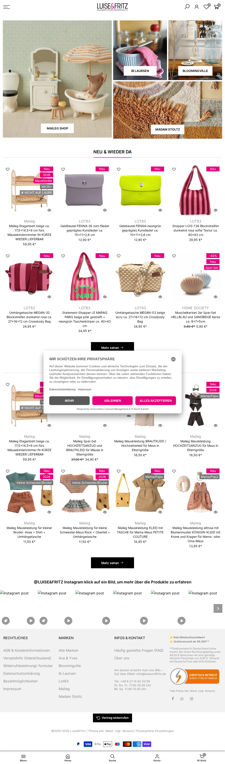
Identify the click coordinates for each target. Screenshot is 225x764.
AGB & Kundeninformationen (26, 650)
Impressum (12, 689)
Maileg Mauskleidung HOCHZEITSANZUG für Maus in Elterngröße (195, 445)
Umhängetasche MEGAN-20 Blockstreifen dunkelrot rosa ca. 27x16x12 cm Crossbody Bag (29, 317)
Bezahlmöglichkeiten (20, 681)
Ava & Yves (68, 658)
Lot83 (64, 681)
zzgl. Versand (206, 690)
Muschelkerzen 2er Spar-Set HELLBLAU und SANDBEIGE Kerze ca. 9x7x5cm (195, 317)
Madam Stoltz (70, 696)
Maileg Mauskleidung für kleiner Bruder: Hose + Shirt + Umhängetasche (29, 532)
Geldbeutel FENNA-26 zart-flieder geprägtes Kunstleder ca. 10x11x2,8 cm (84, 230)
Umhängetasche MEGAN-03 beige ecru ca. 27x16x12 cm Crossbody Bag (140, 317)
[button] (18, 608)
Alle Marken (68, 650)
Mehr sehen (110, 348)
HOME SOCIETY (195, 308)
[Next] (218, 608)
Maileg (29, 221)
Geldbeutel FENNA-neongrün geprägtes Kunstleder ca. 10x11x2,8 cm (140, 230)
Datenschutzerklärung (21, 673)
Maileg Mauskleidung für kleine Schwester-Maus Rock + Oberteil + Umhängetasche (85, 532)
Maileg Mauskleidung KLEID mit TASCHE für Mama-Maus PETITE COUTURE (140, 532)
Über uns (121, 658)
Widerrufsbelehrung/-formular (28, 666)
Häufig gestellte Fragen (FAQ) (138, 650)
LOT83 (84, 221)
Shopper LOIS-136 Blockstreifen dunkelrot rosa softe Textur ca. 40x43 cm (195, 230)
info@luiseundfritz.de (151, 674)
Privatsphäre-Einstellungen (155, 731)
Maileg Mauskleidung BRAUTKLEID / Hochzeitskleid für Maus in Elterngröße (140, 445)
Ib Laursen (67, 673)
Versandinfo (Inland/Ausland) (27, 658)
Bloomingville (70, 666)
